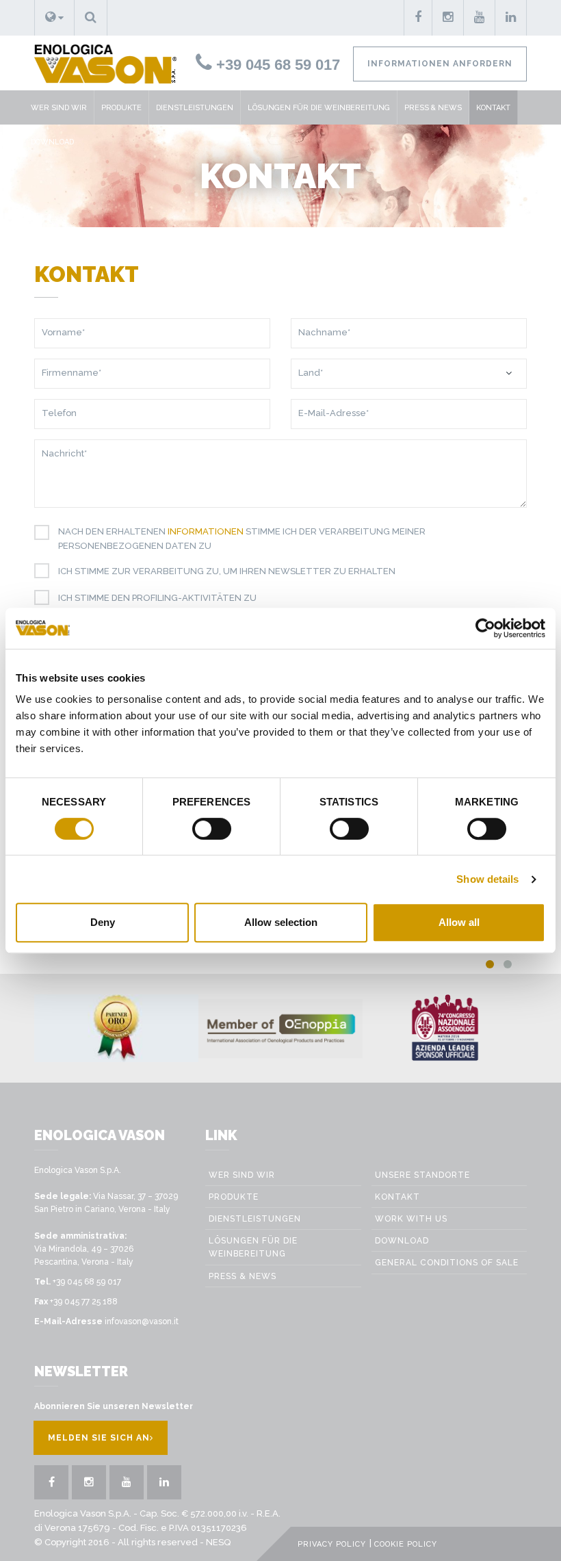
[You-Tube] (479, 18)
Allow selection (280, 922)
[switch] (211, 829)
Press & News (433, 107)
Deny (102, 922)
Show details (487, 879)
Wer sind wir (59, 107)
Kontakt (493, 107)
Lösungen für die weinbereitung (319, 107)
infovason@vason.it (142, 1321)
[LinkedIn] (511, 18)
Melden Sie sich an (99, 1438)
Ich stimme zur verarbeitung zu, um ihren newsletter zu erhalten (226, 571)
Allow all (459, 922)
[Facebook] (418, 18)
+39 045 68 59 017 (276, 64)
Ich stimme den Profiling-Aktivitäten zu (157, 598)
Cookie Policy (405, 1544)
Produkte (121, 107)
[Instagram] (448, 18)
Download (52, 142)
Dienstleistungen (194, 107)
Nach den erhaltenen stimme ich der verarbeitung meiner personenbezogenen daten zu (242, 538)
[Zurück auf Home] (100, 63)
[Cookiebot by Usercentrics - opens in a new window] (485, 628)
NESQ (218, 1542)
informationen (206, 531)
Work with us (411, 1219)
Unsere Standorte (422, 1175)
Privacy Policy (332, 1544)
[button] (54, 18)
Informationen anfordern (439, 63)
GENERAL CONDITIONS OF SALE (447, 1262)
